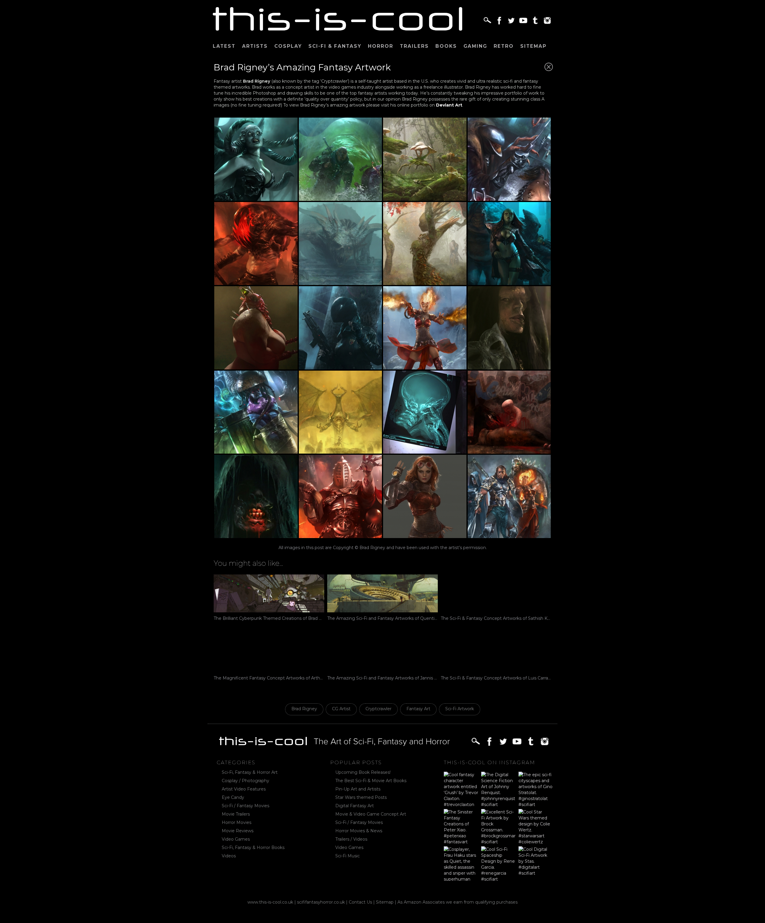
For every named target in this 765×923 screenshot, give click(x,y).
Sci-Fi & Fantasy (334, 46)
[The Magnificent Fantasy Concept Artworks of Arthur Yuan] (269, 653)
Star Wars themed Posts (361, 797)
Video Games (236, 839)
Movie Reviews (237, 830)
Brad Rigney (304, 708)
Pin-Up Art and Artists (357, 789)
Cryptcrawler (378, 708)
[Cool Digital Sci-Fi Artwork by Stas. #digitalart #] (535, 863)
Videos (229, 856)
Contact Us (360, 902)
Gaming (475, 46)
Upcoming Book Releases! (363, 772)
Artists (255, 46)
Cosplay (288, 46)
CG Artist (341, 708)
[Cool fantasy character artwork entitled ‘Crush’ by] (461, 789)
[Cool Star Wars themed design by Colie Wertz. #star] (535, 826)
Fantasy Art (418, 708)
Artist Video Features (244, 789)
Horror (380, 46)
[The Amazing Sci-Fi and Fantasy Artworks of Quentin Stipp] (382, 593)
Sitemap (533, 46)
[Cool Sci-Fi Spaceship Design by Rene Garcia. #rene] (498, 863)
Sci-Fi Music (347, 856)
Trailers (414, 46)
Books (446, 46)
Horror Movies (236, 822)
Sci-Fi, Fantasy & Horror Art (250, 772)
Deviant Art (449, 105)
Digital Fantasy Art (354, 805)
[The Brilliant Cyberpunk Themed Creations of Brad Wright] (269, 593)
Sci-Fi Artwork (459, 708)
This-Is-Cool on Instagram (489, 762)
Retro (504, 46)
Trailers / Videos (351, 839)
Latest (224, 46)
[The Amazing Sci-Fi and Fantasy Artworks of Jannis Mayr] (382, 653)
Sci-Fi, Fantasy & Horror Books (253, 847)
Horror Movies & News (358, 830)
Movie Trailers (236, 814)
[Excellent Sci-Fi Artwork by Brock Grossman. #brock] (498, 826)
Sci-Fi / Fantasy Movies (245, 805)
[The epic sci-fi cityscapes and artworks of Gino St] (535, 789)
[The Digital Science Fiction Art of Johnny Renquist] (498, 789)
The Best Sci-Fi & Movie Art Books (370, 780)
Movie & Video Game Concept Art (370, 814)
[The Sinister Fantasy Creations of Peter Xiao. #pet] (461, 826)
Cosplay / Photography (245, 780)
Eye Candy (233, 797)
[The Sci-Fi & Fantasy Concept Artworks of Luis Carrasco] (496, 653)
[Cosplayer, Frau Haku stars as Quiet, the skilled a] (461, 863)
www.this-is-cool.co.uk (270, 902)
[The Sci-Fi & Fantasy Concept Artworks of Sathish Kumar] (496, 593)
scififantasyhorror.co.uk (321, 902)
